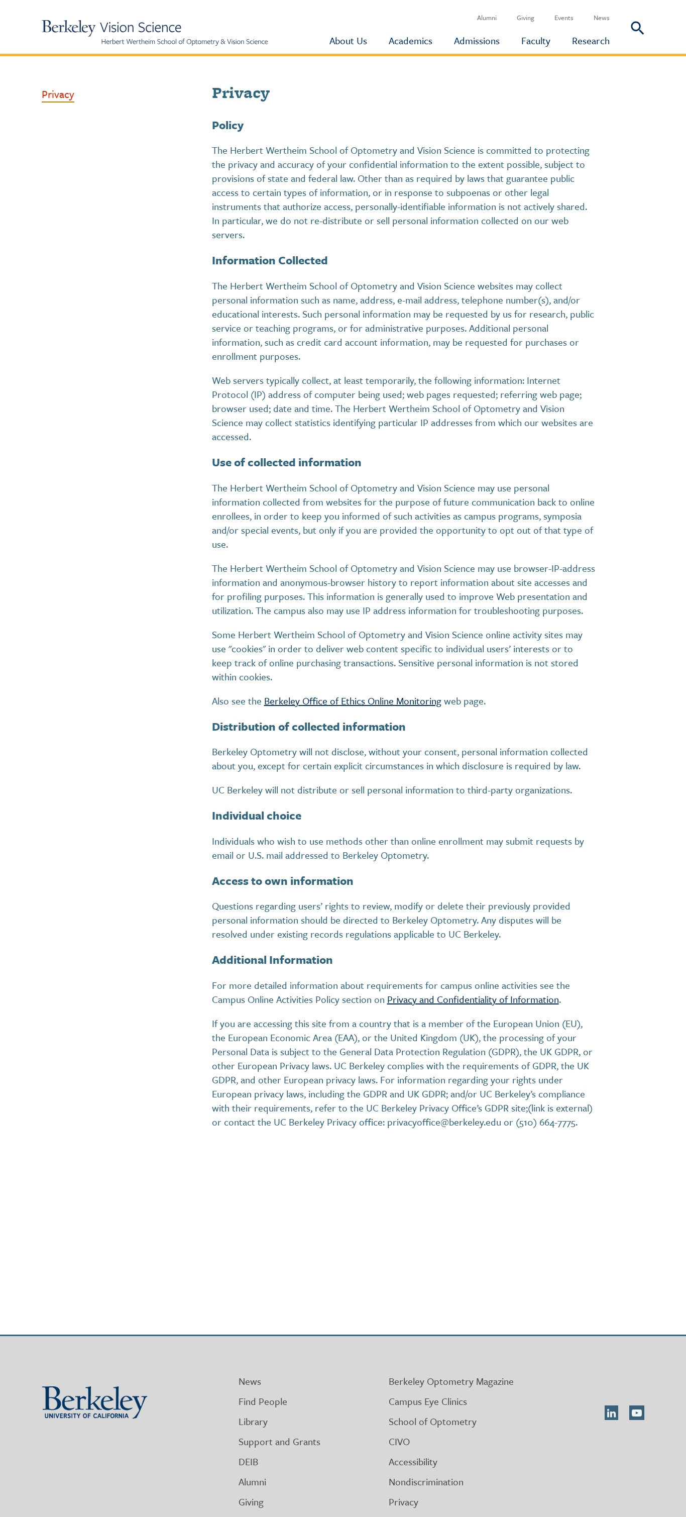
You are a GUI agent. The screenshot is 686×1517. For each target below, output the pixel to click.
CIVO (399, 1441)
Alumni (487, 18)
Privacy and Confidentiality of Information (473, 999)
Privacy (58, 94)
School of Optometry (433, 1421)
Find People (263, 1401)
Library (253, 1421)
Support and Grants (279, 1441)
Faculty (535, 40)
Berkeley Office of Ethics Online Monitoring (352, 700)
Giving (525, 18)
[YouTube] (636, 1412)
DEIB (248, 1461)
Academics (410, 40)
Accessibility (413, 1461)
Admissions (477, 40)
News (602, 18)
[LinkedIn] (611, 1412)
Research (591, 40)
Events (564, 18)
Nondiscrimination (426, 1481)
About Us (348, 40)
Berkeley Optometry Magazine (451, 1381)
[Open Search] (627, 27)
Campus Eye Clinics (428, 1401)
